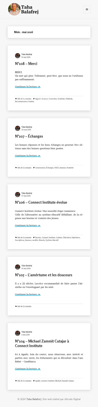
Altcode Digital (72, 399)
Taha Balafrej (26, 54)
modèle (35, 240)
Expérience (76, 237)
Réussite (42, 240)
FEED (56, 168)
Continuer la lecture (28, 86)
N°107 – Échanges (29, 136)
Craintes (59, 237)
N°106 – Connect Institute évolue (41, 202)
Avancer (44, 99)
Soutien (31, 101)
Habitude (69, 99)
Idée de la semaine (24, 99)
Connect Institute (48, 237)
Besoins (38, 237)
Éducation (67, 237)
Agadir (37, 381)
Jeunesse (63, 168)
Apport (38, 99)
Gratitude (61, 99)
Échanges (49, 168)
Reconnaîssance (21, 101)
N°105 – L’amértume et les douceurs (43, 275)
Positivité (70, 168)
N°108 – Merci (26, 63)
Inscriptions (19, 240)
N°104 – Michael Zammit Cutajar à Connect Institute (42, 343)
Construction (40, 168)
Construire (53, 99)
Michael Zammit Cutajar (64, 381)
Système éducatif (52, 240)
